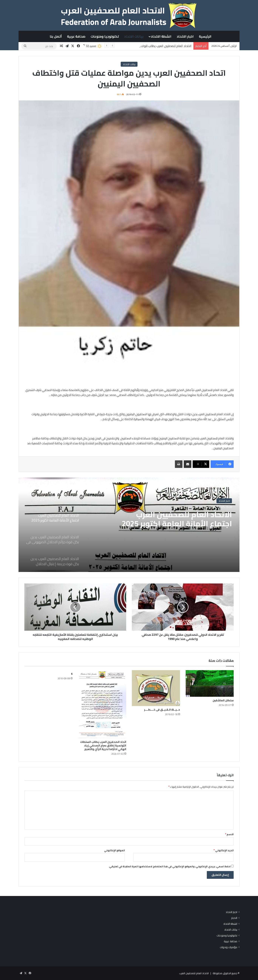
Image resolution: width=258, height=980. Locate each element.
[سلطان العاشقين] (210, 683)
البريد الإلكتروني (224, 850)
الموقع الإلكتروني (114, 850)
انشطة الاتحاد (161, 36)
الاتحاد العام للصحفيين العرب (194, 973)
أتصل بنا (56, 36)
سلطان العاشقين (223, 700)
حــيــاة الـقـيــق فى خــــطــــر (162, 709)
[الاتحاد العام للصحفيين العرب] (129, 15)
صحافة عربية (76, 36)
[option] (129, 525)
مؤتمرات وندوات (228, 947)
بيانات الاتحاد (134, 36)
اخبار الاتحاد (185, 36)
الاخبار (234, 918)
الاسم (229, 834)
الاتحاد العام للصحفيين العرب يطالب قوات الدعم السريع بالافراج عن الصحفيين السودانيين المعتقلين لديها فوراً (125, 46)
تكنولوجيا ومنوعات (105, 36)
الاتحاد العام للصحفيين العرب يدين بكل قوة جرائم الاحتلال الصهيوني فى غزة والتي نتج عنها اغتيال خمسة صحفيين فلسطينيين (170, 523)
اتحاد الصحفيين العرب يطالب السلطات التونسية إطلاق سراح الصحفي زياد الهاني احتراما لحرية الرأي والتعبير (103, 745)
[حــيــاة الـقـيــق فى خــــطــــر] (156, 688)
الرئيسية (205, 36)
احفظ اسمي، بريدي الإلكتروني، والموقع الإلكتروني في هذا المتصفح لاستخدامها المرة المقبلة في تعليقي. (170, 866)
